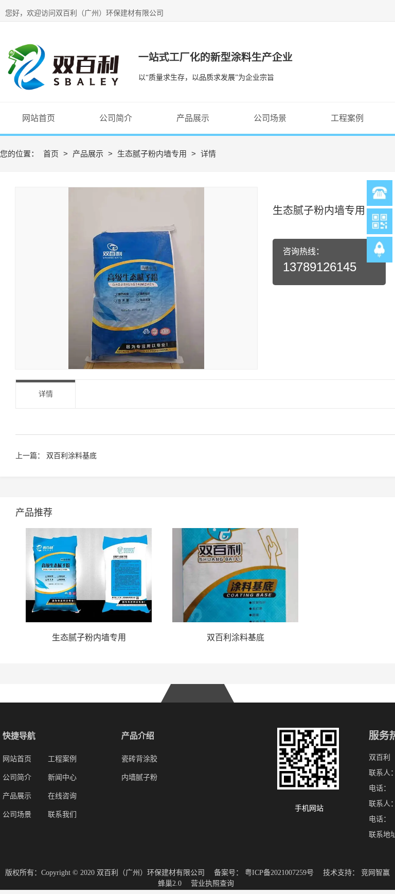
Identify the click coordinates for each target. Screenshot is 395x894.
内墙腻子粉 (139, 777)
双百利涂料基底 (71, 455)
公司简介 (17, 777)
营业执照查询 (212, 883)
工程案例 (62, 759)
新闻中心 (62, 777)
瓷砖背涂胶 (139, 759)
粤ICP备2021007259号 (279, 873)
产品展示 (89, 153)
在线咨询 (62, 796)
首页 (52, 153)
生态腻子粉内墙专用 (153, 153)
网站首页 (18, 759)
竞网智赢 (375, 873)
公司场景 (17, 814)
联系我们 (62, 814)
